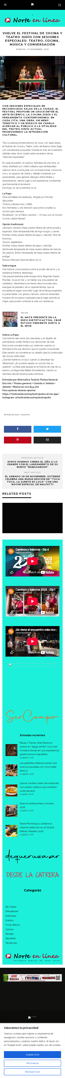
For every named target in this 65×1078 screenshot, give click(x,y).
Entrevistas (11, 916)
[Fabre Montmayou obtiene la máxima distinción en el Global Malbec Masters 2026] (11, 831)
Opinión (10, 929)
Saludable (11, 938)
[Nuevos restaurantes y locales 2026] (11, 811)
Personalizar (32, 1063)
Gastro (26, 415)
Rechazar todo (32, 1072)
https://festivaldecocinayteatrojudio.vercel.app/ (30, 394)
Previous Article (32, 458)
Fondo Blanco (12, 415)
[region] (32, 1050)
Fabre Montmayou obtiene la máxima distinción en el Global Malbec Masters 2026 (37, 827)
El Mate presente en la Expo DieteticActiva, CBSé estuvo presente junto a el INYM (41, 322)
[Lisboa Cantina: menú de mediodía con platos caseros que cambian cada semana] (11, 791)
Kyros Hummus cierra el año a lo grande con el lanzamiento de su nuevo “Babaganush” (32, 464)
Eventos (21, 49)
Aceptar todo (32, 1054)
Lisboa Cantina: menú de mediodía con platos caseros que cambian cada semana (39, 787)
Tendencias (11, 943)
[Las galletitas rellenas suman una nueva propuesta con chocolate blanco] (11, 770)
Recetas (10, 934)
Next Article (32, 472)
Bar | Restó (11, 907)
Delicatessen (12, 911)
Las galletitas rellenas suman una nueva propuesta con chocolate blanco (38, 767)
